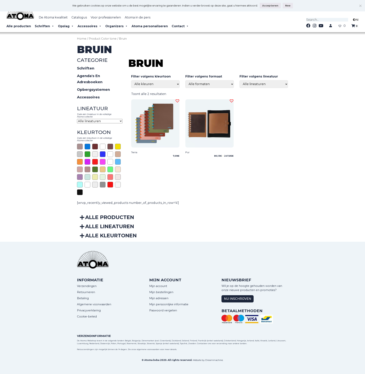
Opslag (64, 26)
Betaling (83, 298)
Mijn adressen (158, 298)
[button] (177, 100)
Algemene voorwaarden (94, 304)
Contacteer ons (204, 343)
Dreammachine (214, 360)
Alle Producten (109, 217)
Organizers (114, 26)
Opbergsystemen (93, 89)
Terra (134, 152)
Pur (187, 152)
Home (81, 38)
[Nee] (360, 6)
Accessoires (87, 26)
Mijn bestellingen (161, 292)
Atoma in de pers (137, 17)
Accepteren (270, 5)
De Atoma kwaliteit (53, 17)
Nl (357, 20)
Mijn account (158, 286)
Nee (287, 5)
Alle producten (18, 26)
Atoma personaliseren (150, 26)
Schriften (42, 26)
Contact (178, 26)
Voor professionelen (106, 17)
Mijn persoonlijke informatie (168, 304)
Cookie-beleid (87, 316)
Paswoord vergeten (163, 310)
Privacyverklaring (89, 310)
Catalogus (79, 17)
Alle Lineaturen (109, 226)
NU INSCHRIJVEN (237, 299)
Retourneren (86, 292)
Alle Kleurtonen (111, 235)
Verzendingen (87, 286)
